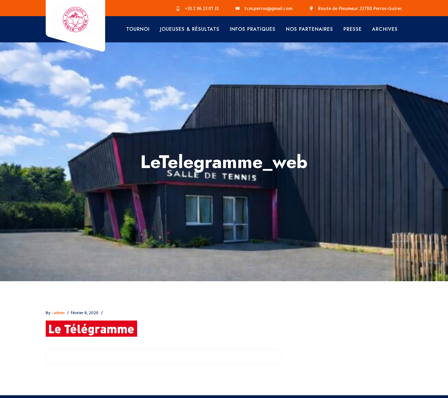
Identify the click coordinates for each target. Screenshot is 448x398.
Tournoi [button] (138, 29)
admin (59, 313)
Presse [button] (352, 29)
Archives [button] (385, 29)
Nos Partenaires (309, 29)
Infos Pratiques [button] (253, 29)
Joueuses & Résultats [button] (189, 29)
